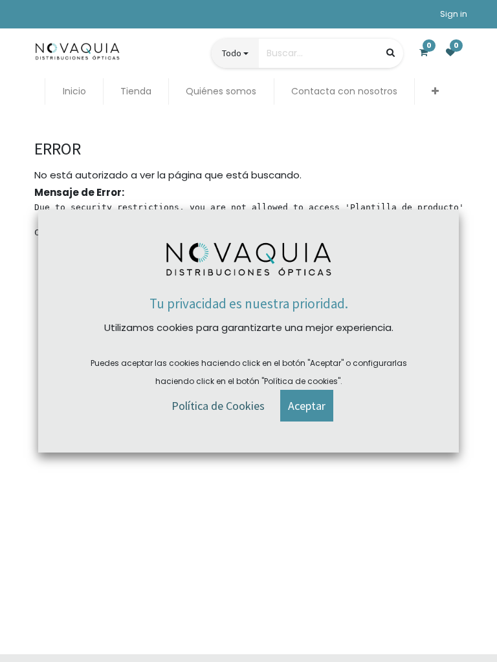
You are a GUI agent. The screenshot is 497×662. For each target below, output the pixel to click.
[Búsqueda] (391, 53)
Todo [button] (231, 53)
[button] (435, 91)
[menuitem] (74, 91)
